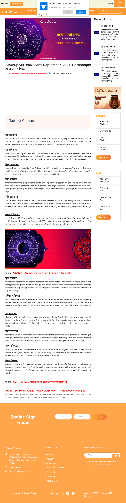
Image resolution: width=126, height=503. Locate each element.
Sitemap (50, 455)
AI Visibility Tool (53, 481)
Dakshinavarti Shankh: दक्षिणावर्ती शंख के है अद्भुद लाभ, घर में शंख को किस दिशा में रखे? (40, 382)
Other (91, 11)
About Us (50, 459)
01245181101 (14, 467)
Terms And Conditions (55, 468)
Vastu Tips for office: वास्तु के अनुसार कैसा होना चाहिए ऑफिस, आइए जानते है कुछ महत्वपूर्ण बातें (42, 273)
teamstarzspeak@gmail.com (19, 471)
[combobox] (63, 416)
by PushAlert (44, 15)
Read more (103, 157)
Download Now (6, 4)
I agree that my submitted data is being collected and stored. (102, 463)
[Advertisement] (48, 93)
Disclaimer (51, 477)
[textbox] (63, 417)
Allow (81, 12)
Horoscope (32, 11)
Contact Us (51, 472)
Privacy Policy (52, 463)
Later (68, 12)
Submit (99, 417)
